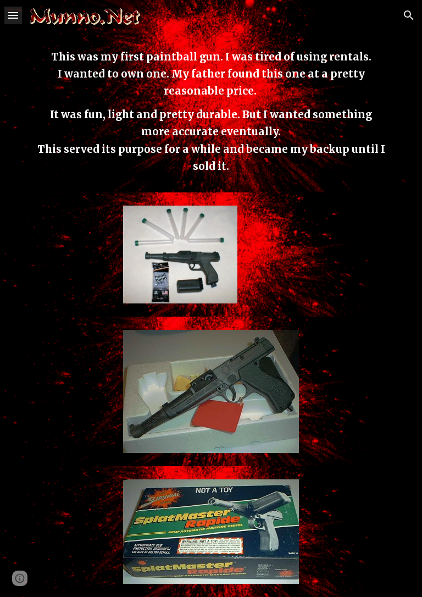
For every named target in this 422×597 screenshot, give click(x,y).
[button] (13, 15)
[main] (211, 111)
